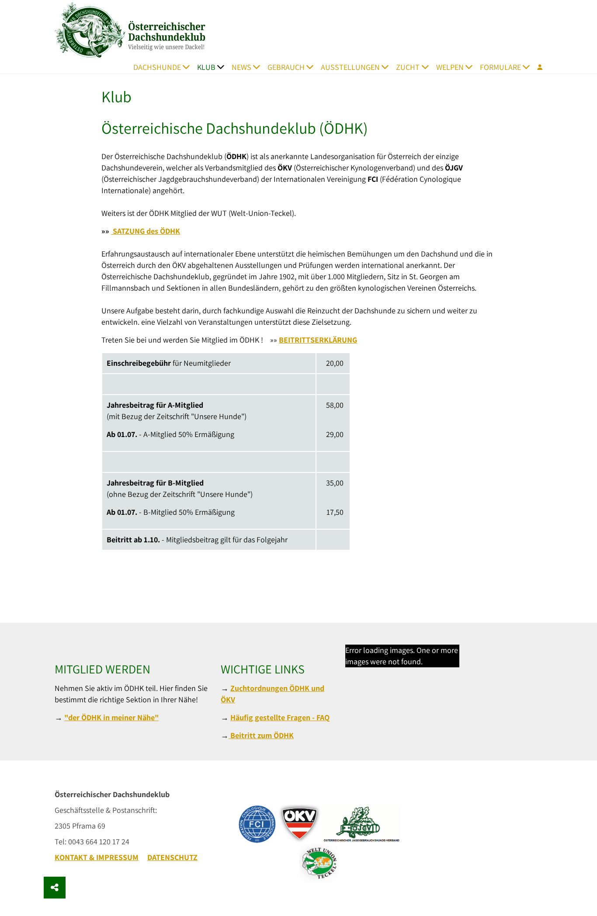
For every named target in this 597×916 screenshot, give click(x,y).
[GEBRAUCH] (313, 67)
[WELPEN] (472, 67)
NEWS (241, 67)
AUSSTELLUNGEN (350, 67)
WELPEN (450, 67)
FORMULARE (500, 67)
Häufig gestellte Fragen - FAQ (280, 717)
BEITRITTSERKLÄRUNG (318, 340)
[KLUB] (223, 67)
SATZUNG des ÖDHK (145, 231)
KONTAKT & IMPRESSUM (97, 857)
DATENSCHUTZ (172, 857)
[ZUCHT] (428, 67)
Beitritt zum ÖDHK (261, 735)
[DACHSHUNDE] (189, 67)
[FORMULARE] (529, 67)
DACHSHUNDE (157, 67)
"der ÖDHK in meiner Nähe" (111, 717)
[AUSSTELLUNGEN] (388, 67)
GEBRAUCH (286, 67)
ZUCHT (408, 67)
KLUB (206, 67)
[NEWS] (259, 67)
